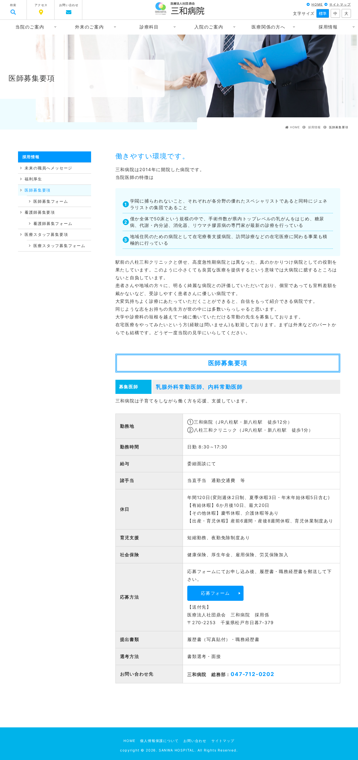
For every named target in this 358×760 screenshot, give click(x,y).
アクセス (41, 5)
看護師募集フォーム (52, 223)
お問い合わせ (68, 5)
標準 (323, 13)
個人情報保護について (159, 741)
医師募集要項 (38, 190)
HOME (317, 4)
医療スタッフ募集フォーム (59, 245)
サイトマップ (340, 4)
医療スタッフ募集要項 (46, 234)
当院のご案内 (29, 26)
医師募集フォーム (50, 201)
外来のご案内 (89, 26)
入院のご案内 (208, 26)
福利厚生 (33, 178)
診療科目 (149, 26)
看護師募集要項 (40, 212)
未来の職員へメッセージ (48, 168)
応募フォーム (215, 593)
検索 (13, 5)
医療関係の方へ (268, 26)
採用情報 (328, 26)
